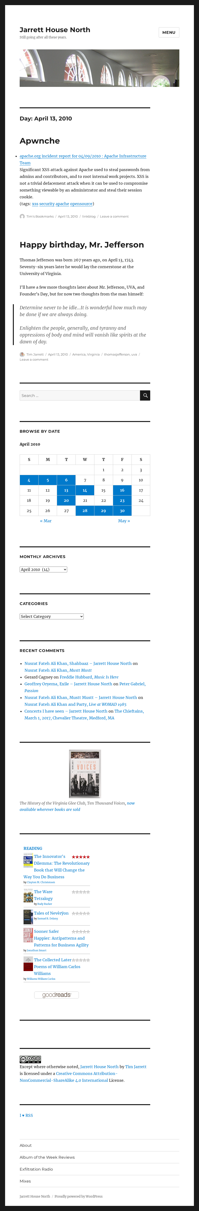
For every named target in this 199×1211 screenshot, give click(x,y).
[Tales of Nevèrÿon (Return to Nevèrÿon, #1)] (28, 916)
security (47, 203)
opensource (81, 203)
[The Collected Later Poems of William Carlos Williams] (28, 963)
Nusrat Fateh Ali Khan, (58, 670)
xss (35, 203)
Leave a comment (114, 216)
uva (134, 354)
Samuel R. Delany (47, 918)
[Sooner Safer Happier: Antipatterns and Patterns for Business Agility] (28, 934)
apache (62, 203)
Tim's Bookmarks (40, 216)
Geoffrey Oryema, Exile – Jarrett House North (68, 683)
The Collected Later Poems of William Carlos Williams (57, 966)
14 (85, 490)
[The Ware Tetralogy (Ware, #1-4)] (28, 894)
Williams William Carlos (41, 979)
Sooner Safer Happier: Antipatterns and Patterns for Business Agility (61, 938)
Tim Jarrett (35, 354)
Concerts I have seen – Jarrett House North (66, 711)
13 (66, 490)
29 (103, 510)
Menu (169, 32)
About (26, 1145)
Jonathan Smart (36, 950)
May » (124, 520)
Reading (33, 848)
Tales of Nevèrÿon (51, 913)
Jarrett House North (55, 30)
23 (122, 500)
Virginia (93, 354)
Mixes (25, 1181)
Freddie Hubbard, (89, 677)
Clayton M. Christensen (41, 882)
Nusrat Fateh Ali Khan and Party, (75, 704)
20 (66, 500)
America (79, 354)
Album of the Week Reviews (47, 1157)
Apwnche (40, 141)
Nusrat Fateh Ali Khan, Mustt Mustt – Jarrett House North (81, 697)
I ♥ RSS (26, 1115)
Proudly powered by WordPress (79, 1196)
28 (85, 510)
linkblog (89, 216)
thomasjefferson (117, 354)
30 (122, 510)
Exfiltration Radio (36, 1169)
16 (122, 490)
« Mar (45, 520)
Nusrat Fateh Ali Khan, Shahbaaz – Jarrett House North (78, 663)
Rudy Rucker (44, 904)
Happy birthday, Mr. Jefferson (82, 244)
